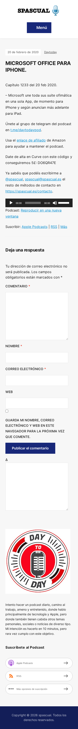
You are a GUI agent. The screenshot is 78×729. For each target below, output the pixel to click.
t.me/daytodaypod (25, 130)
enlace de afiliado (31, 140)
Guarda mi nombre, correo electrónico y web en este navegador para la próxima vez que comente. (35, 428)
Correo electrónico (25, 369)
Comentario (17, 286)
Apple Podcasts (34, 226)
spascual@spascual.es (43, 179)
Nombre (13, 346)
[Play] (11, 203)
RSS (54, 226)
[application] (39, 203)
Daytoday (50, 52)
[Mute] (55, 203)
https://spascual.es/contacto (28, 191)
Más (63, 226)
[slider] (64, 202)
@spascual (14, 179)
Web (9, 392)
